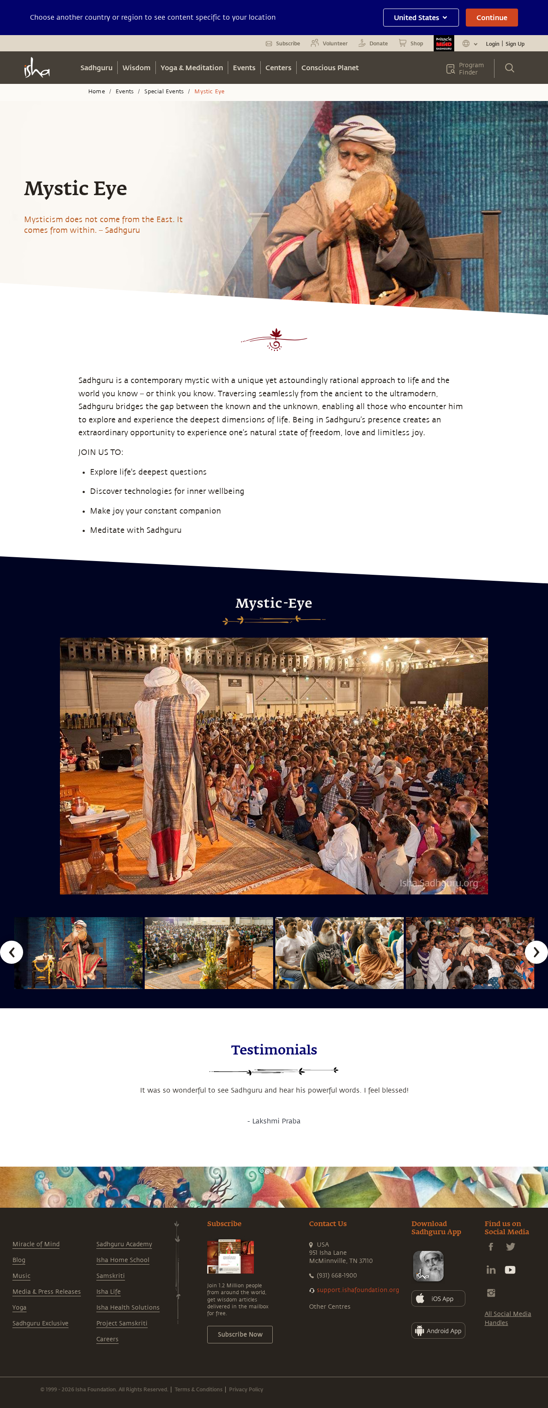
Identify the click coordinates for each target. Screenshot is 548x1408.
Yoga (19, 1307)
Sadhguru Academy (124, 1244)
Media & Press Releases (46, 1292)
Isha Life (108, 1292)
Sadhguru (96, 67)
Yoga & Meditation (192, 67)
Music (21, 1276)
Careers (107, 1339)
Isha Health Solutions (128, 1307)
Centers (278, 67)
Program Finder (471, 69)
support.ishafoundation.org (358, 1290)
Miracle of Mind (36, 1244)
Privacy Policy (246, 1389)
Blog (18, 1260)
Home (96, 92)
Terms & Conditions (199, 1389)
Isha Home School (122, 1260)
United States (416, 17)
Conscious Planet (330, 67)
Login (493, 43)
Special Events (164, 92)
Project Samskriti (122, 1323)
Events (244, 67)
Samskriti (110, 1276)
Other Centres (330, 1307)
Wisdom (136, 67)
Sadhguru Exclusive (40, 1323)
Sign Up (515, 43)
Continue (492, 17)
